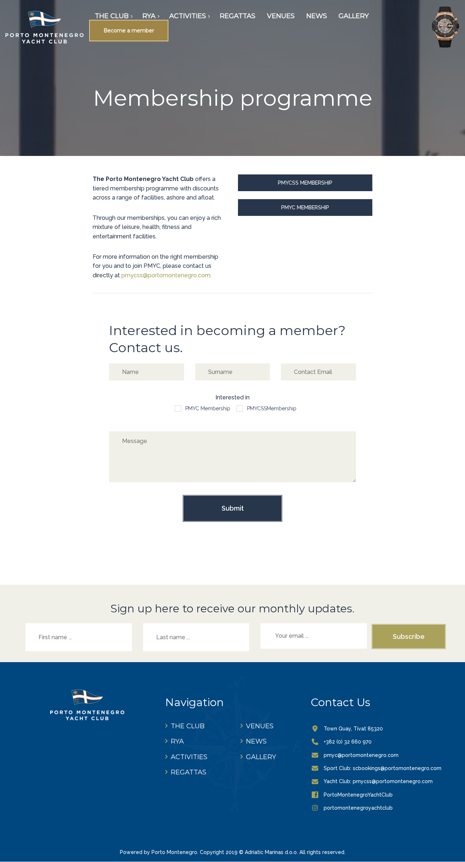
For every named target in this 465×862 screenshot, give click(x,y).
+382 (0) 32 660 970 (348, 742)
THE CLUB (188, 726)
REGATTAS (188, 772)
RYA (177, 741)
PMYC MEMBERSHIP (305, 207)
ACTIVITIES (189, 757)
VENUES (260, 726)
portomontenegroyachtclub (358, 808)
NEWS (256, 741)
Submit (233, 508)
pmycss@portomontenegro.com (165, 275)
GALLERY (261, 757)
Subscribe (409, 636)
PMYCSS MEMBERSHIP (305, 183)
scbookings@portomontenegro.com (397, 768)
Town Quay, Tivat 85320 (353, 729)
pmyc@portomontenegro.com (361, 755)
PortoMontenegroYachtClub (358, 795)
